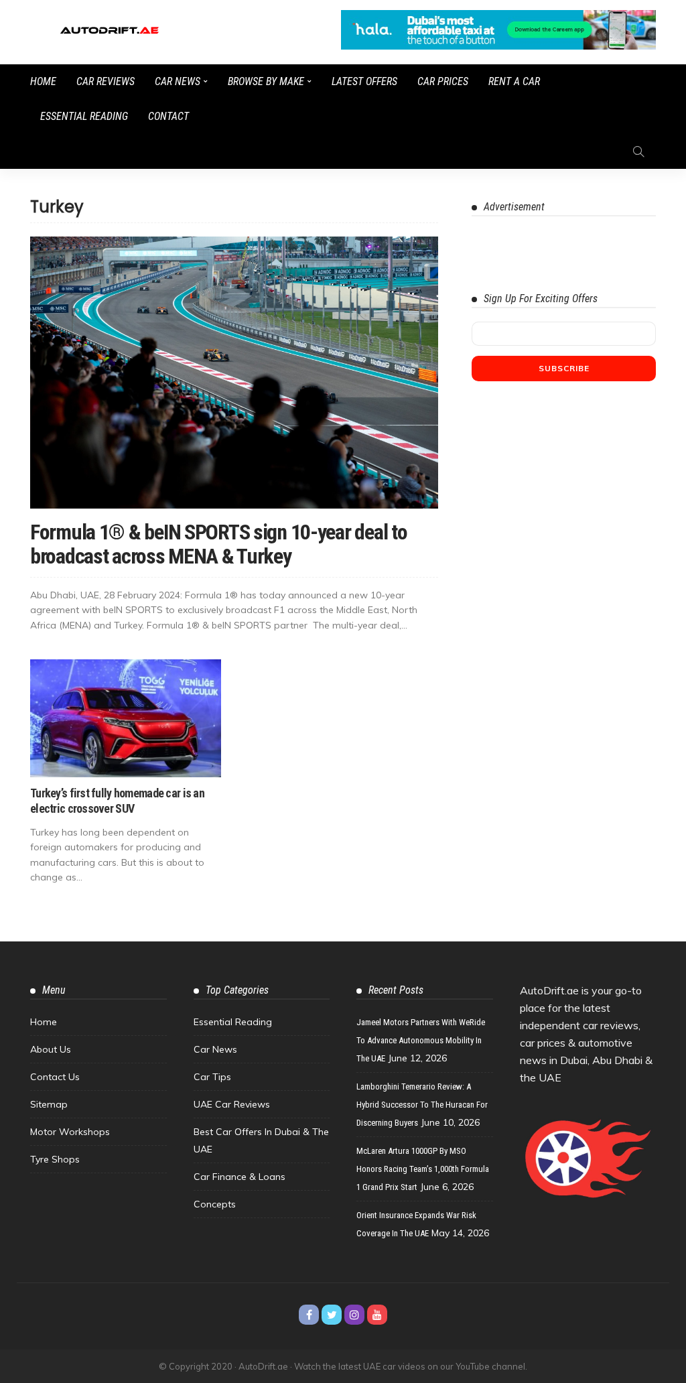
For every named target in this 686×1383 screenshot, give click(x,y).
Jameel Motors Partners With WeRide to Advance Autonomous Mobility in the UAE (420, 1040)
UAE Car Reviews (232, 1104)
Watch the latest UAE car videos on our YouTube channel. (410, 1366)
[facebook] (309, 1315)
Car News (177, 81)
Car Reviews (105, 81)
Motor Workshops (70, 1132)
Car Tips (212, 1077)
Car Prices (442, 81)
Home (43, 81)
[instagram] (354, 1315)
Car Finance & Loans (239, 1177)
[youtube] (377, 1315)
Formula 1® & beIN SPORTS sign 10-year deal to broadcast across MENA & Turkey (218, 544)
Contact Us (55, 1077)
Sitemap (49, 1104)
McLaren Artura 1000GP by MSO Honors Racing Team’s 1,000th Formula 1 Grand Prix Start (422, 1169)
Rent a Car (514, 81)
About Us (50, 1049)
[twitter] (332, 1315)
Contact (168, 116)
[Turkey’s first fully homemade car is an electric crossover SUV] (125, 718)
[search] (638, 151)
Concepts (215, 1204)
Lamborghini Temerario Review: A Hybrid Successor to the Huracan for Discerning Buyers (422, 1104)
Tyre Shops (55, 1159)
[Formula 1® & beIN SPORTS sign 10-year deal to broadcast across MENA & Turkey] (234, 373)
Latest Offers (364, 81)
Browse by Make (266, 81)
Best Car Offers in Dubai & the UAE (261, 1140)
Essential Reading (84, 116)
